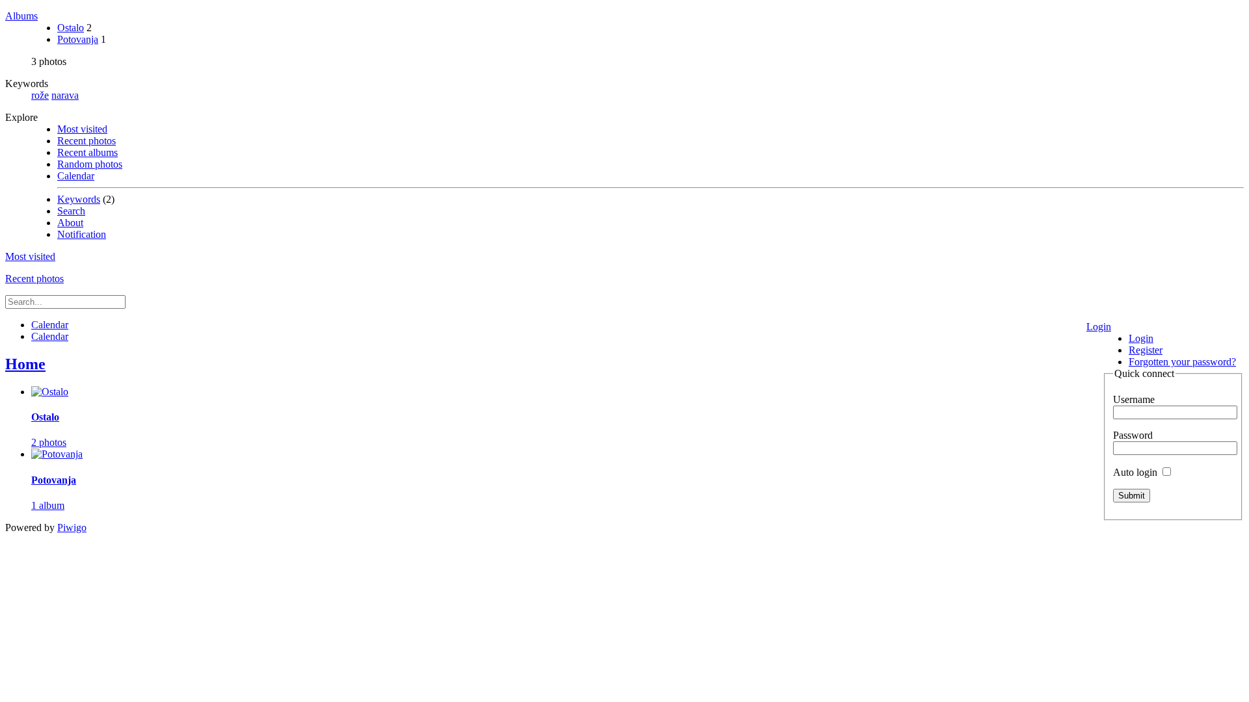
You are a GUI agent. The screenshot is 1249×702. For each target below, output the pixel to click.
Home (25, 364)
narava (65, 95)
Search (71, 210)
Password (1133, 435)
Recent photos (86, 140)
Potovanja (77, 39)
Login (1098, 326)
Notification (81, 234)
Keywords (78, 199)
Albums (21, 15)
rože (40, 95)
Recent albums (87, 152)
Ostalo (70, 27)
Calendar (75, 175)
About (70, 222)
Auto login (1136, 472)
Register (1145, 350)
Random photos (89, 164)
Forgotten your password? (1182, 361)
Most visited (82, 129)
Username (1134, 399)
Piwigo (72, 527)
